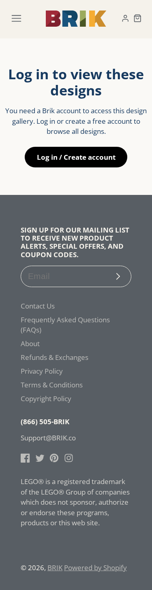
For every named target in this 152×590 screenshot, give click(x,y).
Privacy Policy (42, 371)
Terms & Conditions (52, 384)
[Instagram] (68, 458)
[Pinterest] (54, 458)
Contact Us (38, 306)
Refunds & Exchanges (54, 357)
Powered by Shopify (95, 567)
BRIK (54, 567)
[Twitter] (40, 458)
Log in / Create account (76, 157)
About (30, 343)
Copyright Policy (46, 398)
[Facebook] (25, 458)
